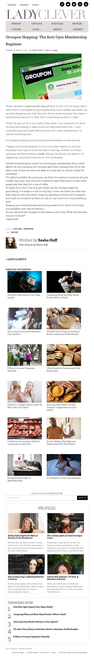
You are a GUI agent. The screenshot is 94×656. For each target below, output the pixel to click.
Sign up (82, 498)
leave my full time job (38, 106)
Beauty (57, 29)
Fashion (16, 23)
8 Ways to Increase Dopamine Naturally (31, 636)
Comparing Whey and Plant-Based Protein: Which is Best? (39, 614)
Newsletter (11, 4)
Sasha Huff (37, 50)
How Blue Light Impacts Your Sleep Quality (33, 606)
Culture (16, 29)
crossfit (40, 153)
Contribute (24, 4)
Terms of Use (44, 652)
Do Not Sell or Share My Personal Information (72, 652)
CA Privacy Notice (32, 652)
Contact (35, 4)
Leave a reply (51, 50)
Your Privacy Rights (18, 652)
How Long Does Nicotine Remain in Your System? (35, 621)
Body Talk (57, 23)
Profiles (77, 23)
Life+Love (36, 23)
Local (36, 29)
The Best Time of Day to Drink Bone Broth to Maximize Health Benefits (45, 629)
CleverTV (78, 29)
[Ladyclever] (46, 14)
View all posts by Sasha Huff (33, 244)
